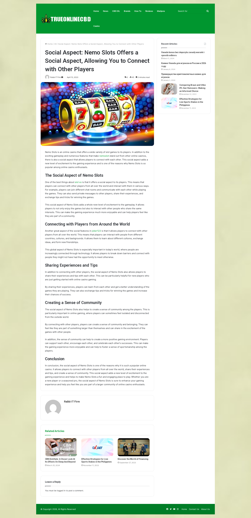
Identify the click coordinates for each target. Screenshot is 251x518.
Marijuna (161, 11)
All (55, 44)
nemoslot (104, 155)
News (105, 11)
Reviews (149, 11)
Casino (96, 26)
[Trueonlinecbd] (66, 18)
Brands (127, 11)
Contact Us (194, 509)
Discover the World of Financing (133, 459)
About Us (205, 509)
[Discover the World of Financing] (134, 447)
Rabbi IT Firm (72, 401)
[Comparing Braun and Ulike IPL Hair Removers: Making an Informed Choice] (169, 89)
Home (96, 11)
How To (137, 11)
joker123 (96, 230)
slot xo (78, 182)
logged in (61, 490)
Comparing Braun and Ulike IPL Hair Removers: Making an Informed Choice (192, 88)
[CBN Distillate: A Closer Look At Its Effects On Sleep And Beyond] (61, 447)
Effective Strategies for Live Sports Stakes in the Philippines (191, 102)
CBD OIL (116, 11)
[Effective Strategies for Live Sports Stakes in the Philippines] (97, 447)
